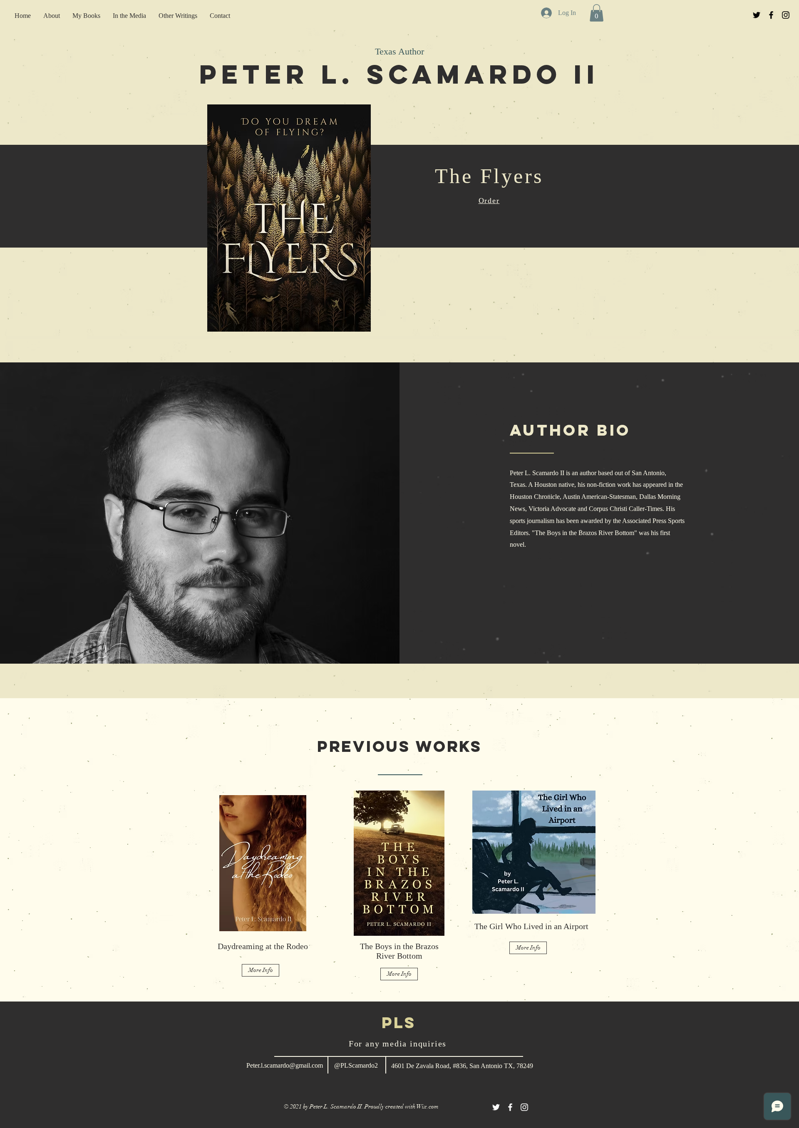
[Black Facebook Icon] (771, 15)
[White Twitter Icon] (496, 1107)
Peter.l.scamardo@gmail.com (284, 1065)
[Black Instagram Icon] (786, 15)
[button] (596, 13)
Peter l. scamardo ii (399, 74)
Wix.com (428, 1106)
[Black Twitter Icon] (757, 15)
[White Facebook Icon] (510, 1107)
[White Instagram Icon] (524, 1107)
